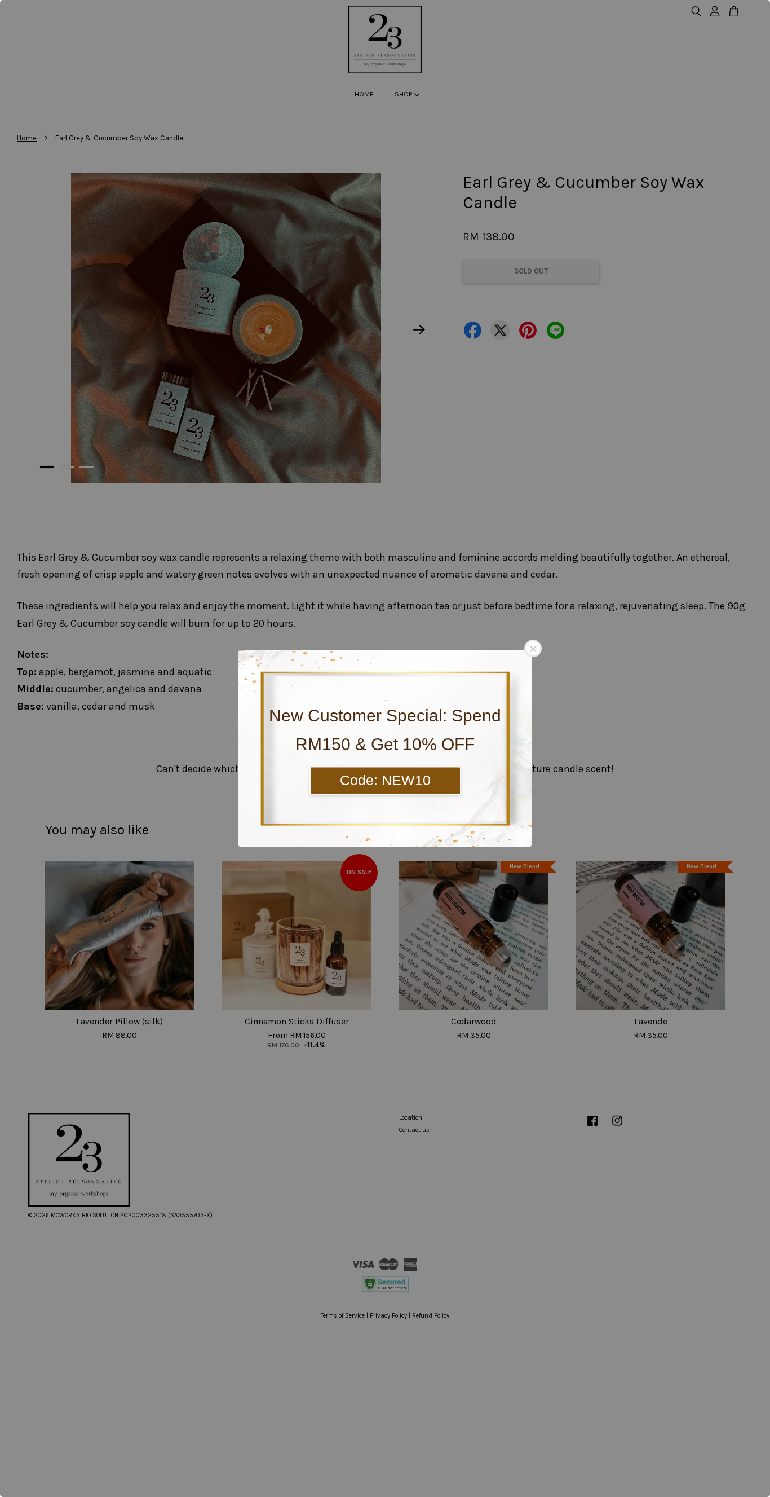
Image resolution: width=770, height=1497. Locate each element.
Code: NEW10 (385, 780)
